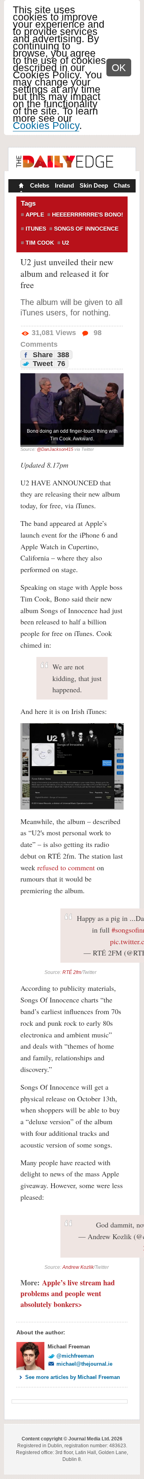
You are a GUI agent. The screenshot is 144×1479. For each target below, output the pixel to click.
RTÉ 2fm (71, 972)
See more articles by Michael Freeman (72, 1377)
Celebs (39, 185)
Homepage (20, 186)
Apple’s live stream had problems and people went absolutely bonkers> (67, 1293)
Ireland (64, 185)
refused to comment (66, 867)
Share (50, 355)
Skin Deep (94, 185)
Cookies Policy (46, 125)
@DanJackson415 (55, 449)
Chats (122, 185)
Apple (35, 214)
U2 (65, 242)
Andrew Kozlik (78, 1267)
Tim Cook (40, 242)
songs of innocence (86, 228)
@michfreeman (75, 1356)
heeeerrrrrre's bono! (87, 214)
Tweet (48, 364)
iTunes (36, 228)
